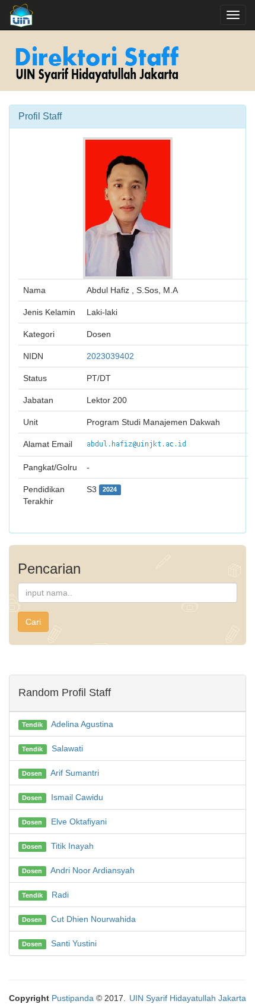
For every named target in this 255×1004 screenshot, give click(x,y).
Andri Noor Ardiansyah (92, 870)
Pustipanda (73, 998)
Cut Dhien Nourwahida (93, 919)
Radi (60, 894)
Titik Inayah (72, 846)
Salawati (67, 748)
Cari (33, 622)
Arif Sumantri (74, 773)
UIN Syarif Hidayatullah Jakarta (187, 998)
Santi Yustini (74, 943)
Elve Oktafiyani (79, 821)
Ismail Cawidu (77, 797)
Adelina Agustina (82, 724)
